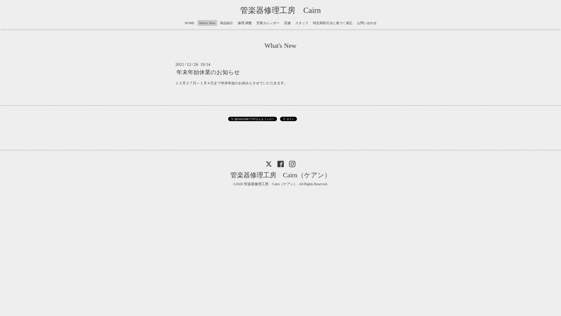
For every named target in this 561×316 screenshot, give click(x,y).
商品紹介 (226, 23)
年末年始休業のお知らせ (208, 72)
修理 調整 (245, 23)
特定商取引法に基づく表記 (332, 23)
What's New (207, 23)
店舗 (287, 23)
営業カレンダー (267, 23)
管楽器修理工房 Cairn (284, 10)
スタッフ (301, 23)
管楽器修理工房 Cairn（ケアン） (280, 175)
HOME (189, 23)
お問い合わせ (367, 23)
